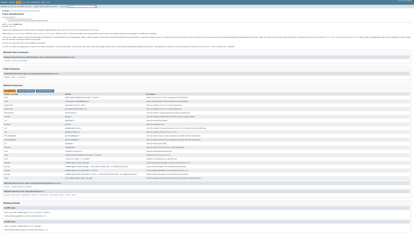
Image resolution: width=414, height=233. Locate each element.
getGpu (67, 116)
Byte (87, 170)
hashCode (25, 195)
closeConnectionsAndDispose (76, 101)
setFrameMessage (71, 178)
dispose (7, 187)
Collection (94, 166)
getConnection (70, 105)
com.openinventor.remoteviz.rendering (25, 11)
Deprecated (35, 2)
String (79, 109)
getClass (15, 195)
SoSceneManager (10, 136)
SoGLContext (9, 113)
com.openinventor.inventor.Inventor (19, 19)
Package (12, 2)
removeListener (71, 155)
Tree (28, 2)
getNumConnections (72, 128)
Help (48, 2)
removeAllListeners (73, 151)
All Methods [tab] (10, 91)
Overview (4, 2)
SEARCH (63, 6)
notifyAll (43, 195)
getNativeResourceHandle (22, 187)
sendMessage (70, 163)
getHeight (69, 120)
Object (41, 191)
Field (16, 6)
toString (53, 195)
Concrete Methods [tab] (45, 91)
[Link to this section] (30, 52)
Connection (8, 105)
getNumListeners (71, 132)
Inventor (12, 26)
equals (6, 195)
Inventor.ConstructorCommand (15, 61)
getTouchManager (71, 140)
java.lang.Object (8, 17)
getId (67, 124)
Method (28, 6)
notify (33, 195)
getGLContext (70, 113)
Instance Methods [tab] (26, 91)
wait (61, 195)
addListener (70, 97)
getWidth (68, 143)
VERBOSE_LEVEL (9, 77)
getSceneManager (71, 136)
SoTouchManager (10, 140)
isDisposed (69, 147)
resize (67, 159)
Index (43, 2)
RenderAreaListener (83, 97)
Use (24, 2)
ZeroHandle (21, 77)
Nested (10, 6)
